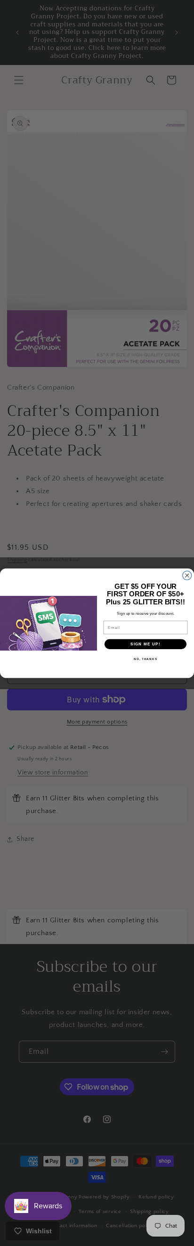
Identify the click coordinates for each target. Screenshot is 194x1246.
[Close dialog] (187, 575)
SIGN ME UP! (145, 644)
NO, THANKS (145, 658)
